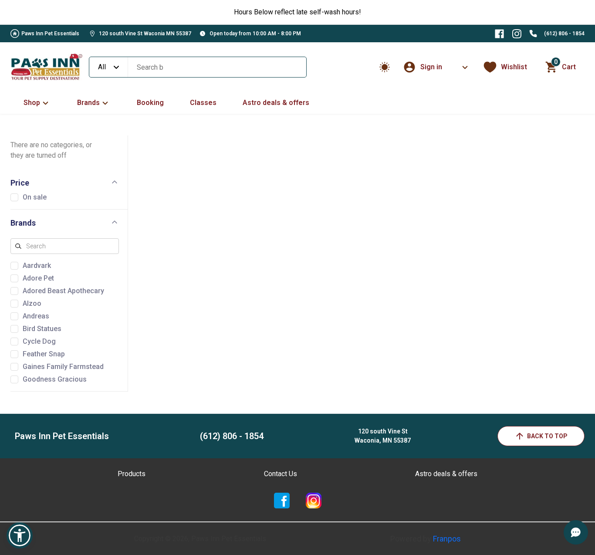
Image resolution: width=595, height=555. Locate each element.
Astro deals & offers (276, 102)
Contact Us (280, 474)
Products (131, 474)
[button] (19, 535)
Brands (88, 102)
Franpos (447, 538)
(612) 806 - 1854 (564, 33)
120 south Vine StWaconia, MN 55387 (383, 436)
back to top (547, 436)
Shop (32, 102)
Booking (150, 102)
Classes (203, 102)
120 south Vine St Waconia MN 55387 (145, 33)
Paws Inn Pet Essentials (50, 33)
